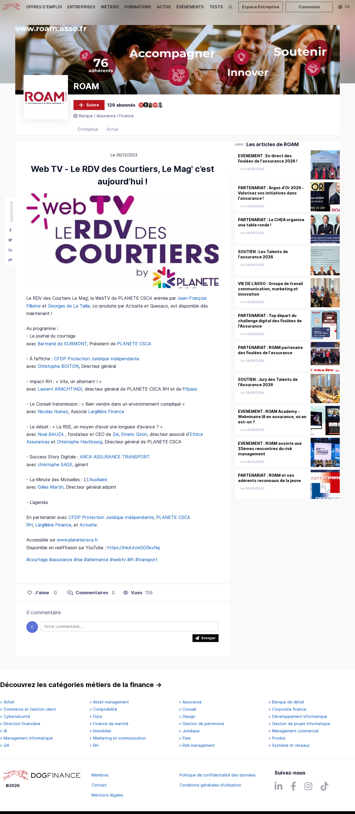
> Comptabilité (103, 709)
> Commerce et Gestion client (28, 709)
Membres (100, 775)
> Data (96, 716)
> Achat (7, 702)
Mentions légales (107, 795)
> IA (3, 731)
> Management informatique (26, 738)
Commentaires (92, 592)
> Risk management (197, 745)
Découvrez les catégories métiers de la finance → (81, 685)
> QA (4, 745)
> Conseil (187, 709)
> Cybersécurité (15, 716)
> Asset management (109, 702)
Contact (99, 785)
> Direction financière (20, 723)
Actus (112, 129)
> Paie (185, 738)
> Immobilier (100, 731)
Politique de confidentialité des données (217, 775)
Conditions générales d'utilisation (210, 785)
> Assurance (190, 702)
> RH (94, 745)
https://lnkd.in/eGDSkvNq (133, 547)
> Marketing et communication (118, 738)
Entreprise (88, 129)
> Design (187, 716)
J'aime (42, 592)
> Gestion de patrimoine (201, 723)
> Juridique (189, 731)
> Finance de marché (109, 723)
